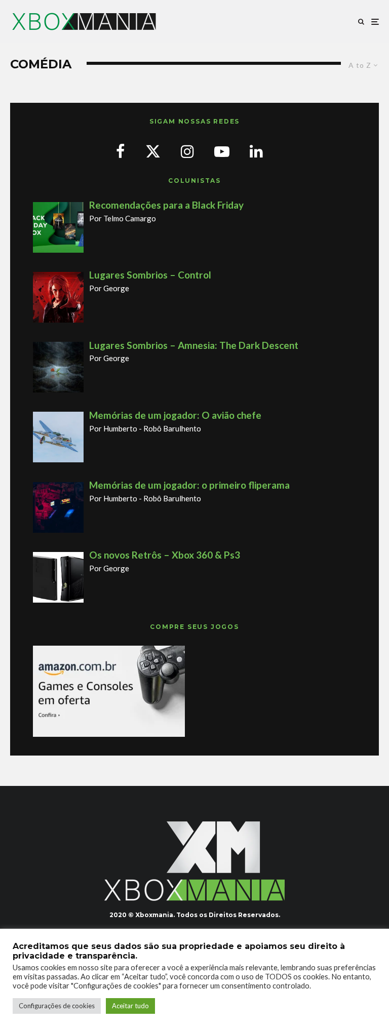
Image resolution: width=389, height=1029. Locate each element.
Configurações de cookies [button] (57, 1006)
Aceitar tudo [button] (130, 1006)
